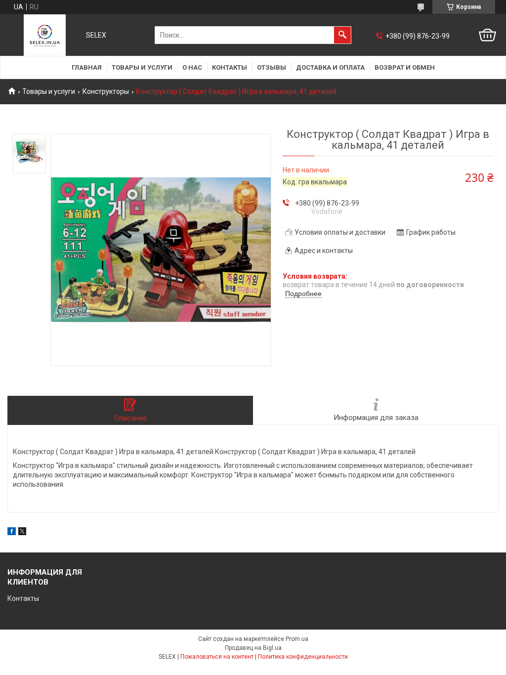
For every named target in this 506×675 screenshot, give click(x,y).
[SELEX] (45, 35)
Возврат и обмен (405, 67)
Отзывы (271, 67)
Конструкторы (106, 91)
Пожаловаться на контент (216, 656)
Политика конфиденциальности (303, 656)
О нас (192, 67)
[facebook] (11, 533)
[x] (22, 533)
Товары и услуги (142, 67)
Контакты (229, 67)
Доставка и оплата (330, 67)
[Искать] (342, 35)
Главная (87, 67)
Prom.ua (297, 638)
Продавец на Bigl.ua (253, 647)
